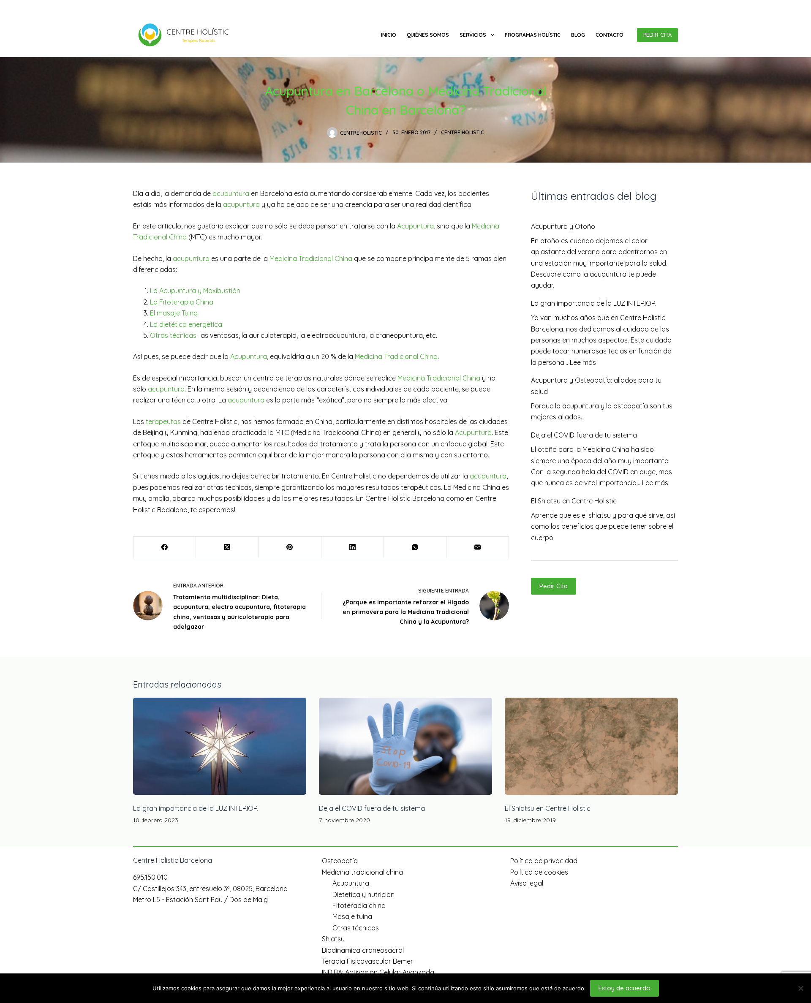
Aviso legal (526, 883)
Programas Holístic (533, 35)
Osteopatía (340, 860)
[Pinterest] (290, 547)
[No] (800, 988)
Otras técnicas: (174, 335)
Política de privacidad (543, 860)
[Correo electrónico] (477, 547)
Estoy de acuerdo (624, 988)
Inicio (388, 35)
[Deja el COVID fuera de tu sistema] (405, 746)
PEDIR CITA (657, 34)
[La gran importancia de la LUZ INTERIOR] (219, 746)
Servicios (473, 35)
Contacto (609, 35)
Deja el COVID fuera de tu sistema (584, 435)
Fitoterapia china (359, 905)
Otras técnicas (355, 928)
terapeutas (163, 421)
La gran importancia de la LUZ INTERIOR (593, 303)
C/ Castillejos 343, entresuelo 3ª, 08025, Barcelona (232, 6)
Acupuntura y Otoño (563, 226)
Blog (578, 35)
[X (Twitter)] (227, 547)
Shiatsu (333, 939)
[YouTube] (675, 6)
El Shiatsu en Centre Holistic (574, 501)
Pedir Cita (553, 586)
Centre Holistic (462, 132)
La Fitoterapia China (181, 302)
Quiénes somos (428, 35)
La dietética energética (186, 324)
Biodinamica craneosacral (363, 950)
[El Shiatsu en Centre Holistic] (591, 746)
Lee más (583, 362)
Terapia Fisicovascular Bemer (367, 961)
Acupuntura (415, 226)
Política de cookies (539, 872)
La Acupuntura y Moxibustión (195, 290)
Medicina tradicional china (362, 872)
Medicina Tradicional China (310, 258)
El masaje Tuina (174, 313)
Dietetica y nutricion (363, 894)
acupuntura (230, 193)
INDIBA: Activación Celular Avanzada (378, 972)
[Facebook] (662, 6)
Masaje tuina (352, 916)
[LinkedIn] (352, 547)
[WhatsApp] (415, 547)
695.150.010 (148, 6)
